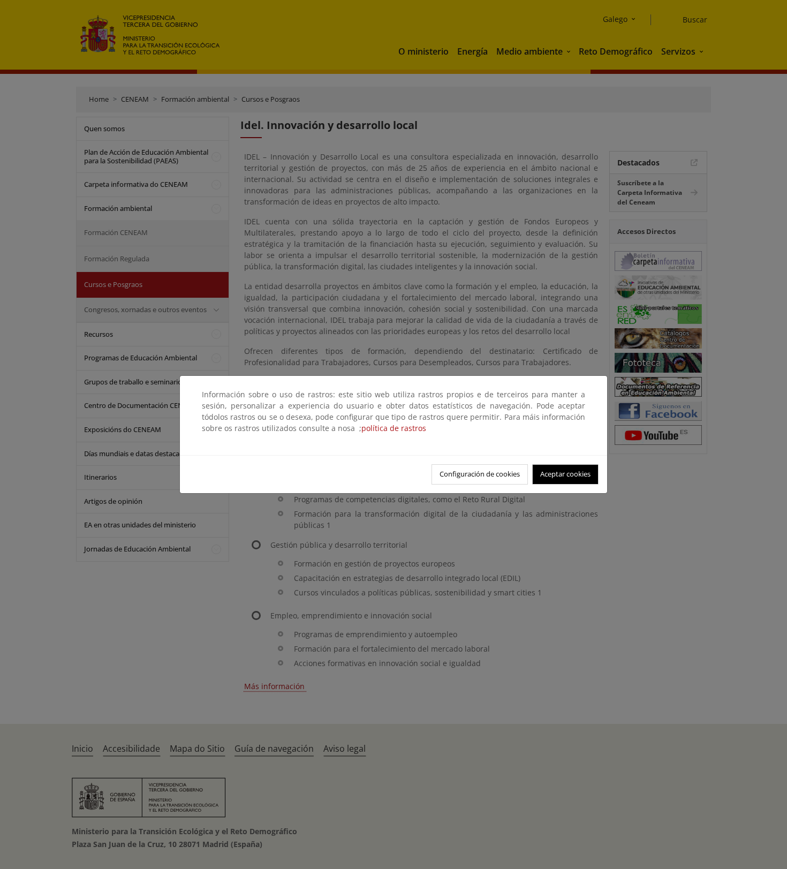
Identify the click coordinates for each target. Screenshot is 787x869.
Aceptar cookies (565, 474)
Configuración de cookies (480, 474)
